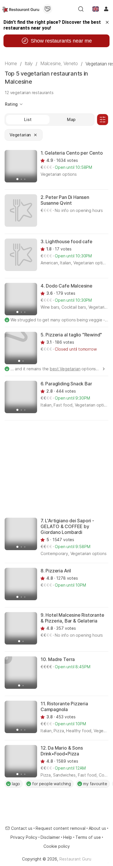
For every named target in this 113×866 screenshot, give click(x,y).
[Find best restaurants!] (20, 9)
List (27, 119)
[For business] (47, 9)
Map (71, 119)
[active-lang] (95, 9)
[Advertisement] (56, 468)
